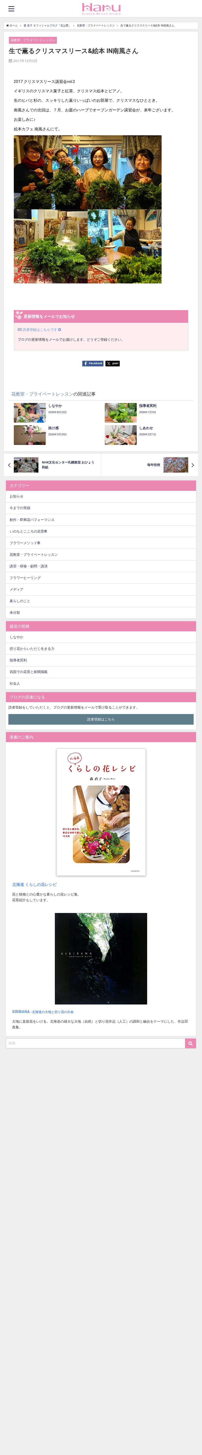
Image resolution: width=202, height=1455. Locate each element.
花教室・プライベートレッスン (33, 40)
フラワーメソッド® (25, 543)
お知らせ (16, 496)
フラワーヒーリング (25, 578)
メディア (16, 589)
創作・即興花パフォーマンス (32, 520)
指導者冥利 (18, 660)
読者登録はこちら (101, 719)
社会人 (15, 683)
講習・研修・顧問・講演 (29, 566)
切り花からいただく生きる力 (32, 649)
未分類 (15, 613)
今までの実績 (20, 508)
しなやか (16, 637)
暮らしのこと (20, 601)
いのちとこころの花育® (28, 531)
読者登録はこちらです (40, 330)
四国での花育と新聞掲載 (29, 672)
